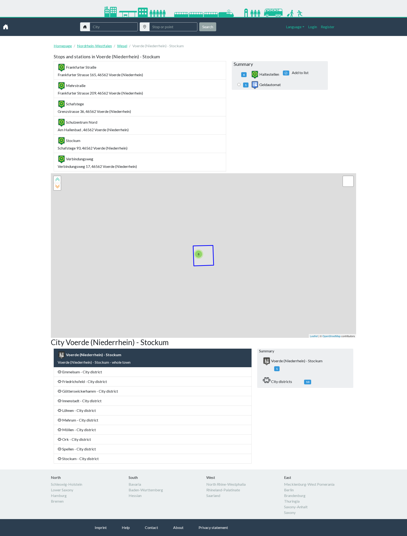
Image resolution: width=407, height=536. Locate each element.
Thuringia (292, 501)
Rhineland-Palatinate (223, 490)
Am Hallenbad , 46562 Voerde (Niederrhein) (93, 126)
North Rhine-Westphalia (226, 484)
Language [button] (293, 26)
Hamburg (59, 495)
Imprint (101, 527)
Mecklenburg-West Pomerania (309, 484)
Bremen (57, 501)
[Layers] (348, 181)
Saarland (213, 495)
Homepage (63, 45)
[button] (57, 179)
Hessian (135, 495)
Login (312, 26)
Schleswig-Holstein (66, 484)
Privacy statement (213, 527)
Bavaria (135, 484)
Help (126, 527)
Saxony (290, 512)
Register (327, 26)
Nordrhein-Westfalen (94, 45)
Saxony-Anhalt (296, 506)
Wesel (122, 45)
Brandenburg (294, 495)
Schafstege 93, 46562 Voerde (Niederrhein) (92, 144)
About (178, 527)
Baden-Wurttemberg (146, 490)
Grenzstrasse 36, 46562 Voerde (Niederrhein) (94, 108)
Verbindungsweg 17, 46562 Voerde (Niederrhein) (97, 163)
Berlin (289, 490)
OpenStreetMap (331, 336)
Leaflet (314, 336)
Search (207, 26)
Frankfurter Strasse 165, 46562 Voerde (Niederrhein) (100, 71)
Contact (151, 527)
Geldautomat (263, 84)
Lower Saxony (62, 490)
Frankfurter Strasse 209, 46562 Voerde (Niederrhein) (100, 89)
